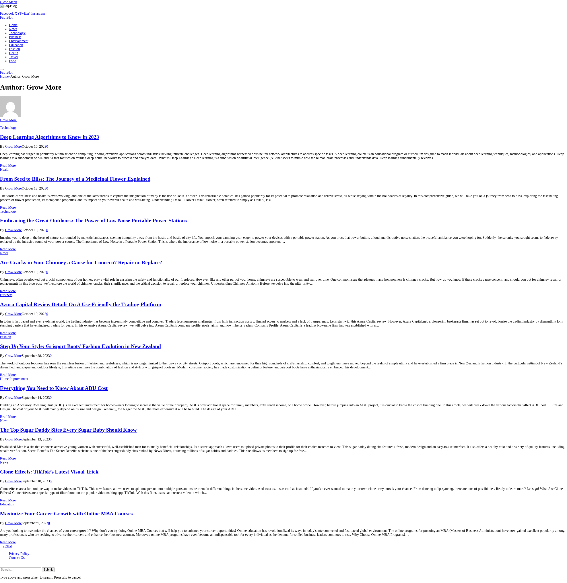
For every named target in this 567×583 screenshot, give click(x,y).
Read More (8, 165)
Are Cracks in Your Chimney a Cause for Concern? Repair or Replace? (81, 262)
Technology (17, 33)
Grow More (8, 120)
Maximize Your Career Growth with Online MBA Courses (66, 513)
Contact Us (17, 558)
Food (12, 61)
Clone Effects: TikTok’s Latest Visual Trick (49, 472)
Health (13, 53)
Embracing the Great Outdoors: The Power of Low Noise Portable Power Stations (93, 220)
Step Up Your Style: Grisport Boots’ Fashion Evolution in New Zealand (80, 346)
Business (15, 37)
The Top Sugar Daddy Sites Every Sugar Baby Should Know (68, 430)
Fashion (14, 49)
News (13, 29)
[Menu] (2, 69)
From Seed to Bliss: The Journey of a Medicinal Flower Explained (75, 179)
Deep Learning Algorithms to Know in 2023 (49, 137)
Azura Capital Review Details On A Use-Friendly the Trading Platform (80, 304)
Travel (13, 57)
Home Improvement (14, 379)
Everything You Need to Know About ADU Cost (54, 388)
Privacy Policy (19, 554)
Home (13, 25)
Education (16, 45)
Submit (48, 569)
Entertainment (18, 41)
